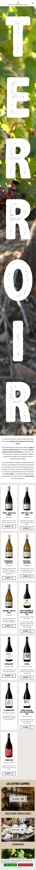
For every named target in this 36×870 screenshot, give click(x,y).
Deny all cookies (26, 865)
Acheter (7, 526)
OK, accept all (11, 865)
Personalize (18, 867)
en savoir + (16, 799)
